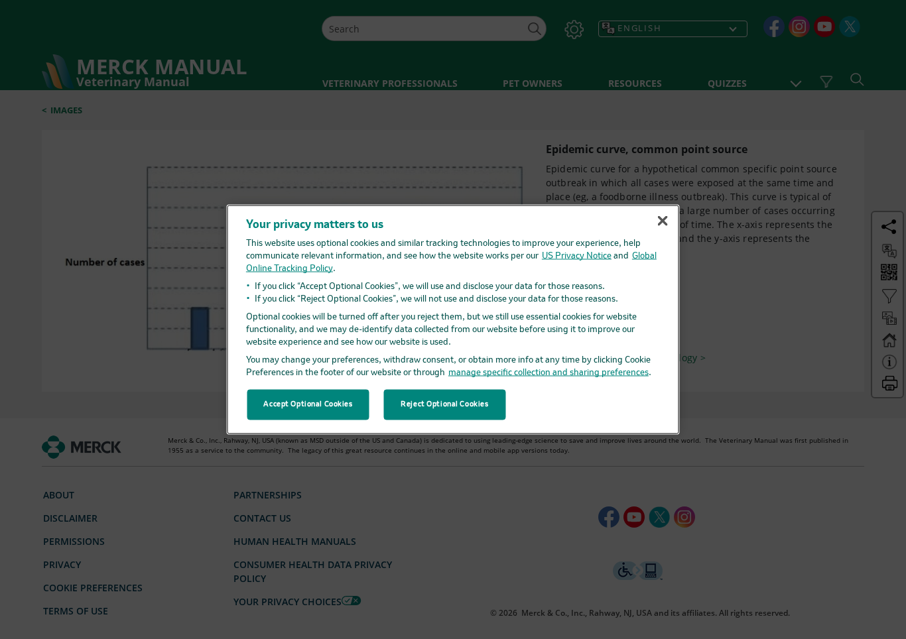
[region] (453, 320)
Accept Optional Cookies (307, 404)
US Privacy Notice (577, 255)
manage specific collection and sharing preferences (548, 372)
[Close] (662, 220)
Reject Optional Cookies (444, 404)
